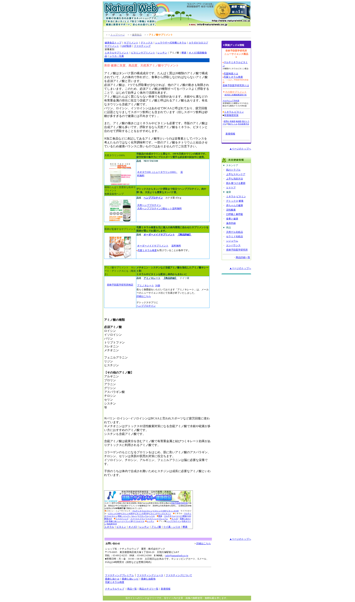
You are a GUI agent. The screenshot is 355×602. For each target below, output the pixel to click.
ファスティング (142, 46)
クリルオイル (138, 521)
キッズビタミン (164, 513)
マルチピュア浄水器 (231, 101)
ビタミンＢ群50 (127, 513)
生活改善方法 (243, 124)
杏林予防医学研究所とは (236, 85)
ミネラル (109, 526)
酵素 (184, 52)
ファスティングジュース (150, 575)
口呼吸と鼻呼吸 (234, 214)
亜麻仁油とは (112, 578)
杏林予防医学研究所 (179, 503)
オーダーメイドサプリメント (152, 245)
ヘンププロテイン (146, 305)
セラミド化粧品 (234, 236)
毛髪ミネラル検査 (147, 250)
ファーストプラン (137, 519)
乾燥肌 (232, 121)
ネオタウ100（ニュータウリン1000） (157, 172)
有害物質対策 (231, 115)
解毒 (241, 200)
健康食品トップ (113, 42)
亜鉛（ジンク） (124, 516)
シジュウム (232, 240)
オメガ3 (175, 519)
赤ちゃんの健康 (234, 205)
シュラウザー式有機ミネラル (170, 42)
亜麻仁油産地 (148, 578)
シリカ (152, 516)
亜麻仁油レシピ (130, 578)
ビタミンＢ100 (173, 511)
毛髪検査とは (231, 73)
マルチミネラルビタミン (142, 511)
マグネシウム (143, 516)
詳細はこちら (143, 296)
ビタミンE (153, 513)
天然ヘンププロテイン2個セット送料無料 (159, 208)
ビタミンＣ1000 (159, 511)
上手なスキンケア (235, 174)
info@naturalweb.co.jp (176, 555)
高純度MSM (112, 524)
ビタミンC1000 (114, 513)
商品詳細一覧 (243, 257)
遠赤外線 (231, 223)
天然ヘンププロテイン (149, 205)
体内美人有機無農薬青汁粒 (235, 95)
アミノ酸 (156, 526)
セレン (134, 516)
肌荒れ (226, 121)
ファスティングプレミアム (157, 519)
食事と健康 (232, 218)
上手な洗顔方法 (234, 178)
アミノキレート (145, 285)
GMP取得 (126, 46)
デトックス (147, 42)
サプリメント (131, 42)
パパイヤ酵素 (181, 516)
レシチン (162, 52)
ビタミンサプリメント (143, 52)
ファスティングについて (179, 575)
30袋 (157, 285)
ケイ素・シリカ (171, 526)
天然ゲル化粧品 (234, 232)
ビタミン (121, 526)
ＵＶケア (231, 187)
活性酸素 (231, 209)
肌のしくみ (232, 124)
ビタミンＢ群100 (141, 513)
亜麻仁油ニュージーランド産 (121, 521)
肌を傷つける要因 (235, 183)
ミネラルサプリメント (117, 52)
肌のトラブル (233, 169)
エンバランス (233, 245)
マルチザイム (169, 516)
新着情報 (230, 133)
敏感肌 (238, 121)
